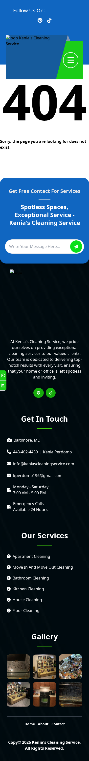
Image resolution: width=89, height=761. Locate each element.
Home (29, 724)
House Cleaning (27, 599)
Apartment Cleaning (31, 556)
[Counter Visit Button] (3, 385)
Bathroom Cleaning (31, 578)
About (43, 724)
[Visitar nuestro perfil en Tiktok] (49, 20)
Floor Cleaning (26, 610)
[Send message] (76, 246)
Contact (58, 724)
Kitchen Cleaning (28, 589)
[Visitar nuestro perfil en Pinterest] (40, 20)
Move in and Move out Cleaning (43, 567)
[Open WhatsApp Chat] (3, 375)
